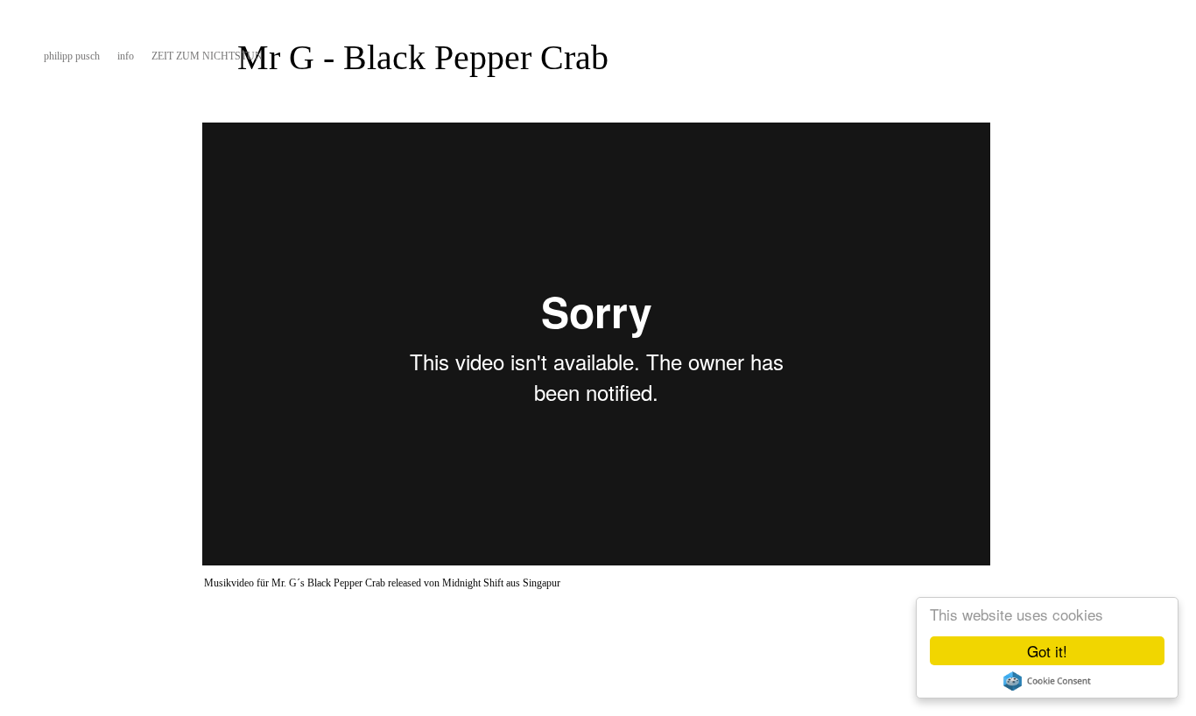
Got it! (1047, 651)
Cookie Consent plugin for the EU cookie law (1047, 681)
